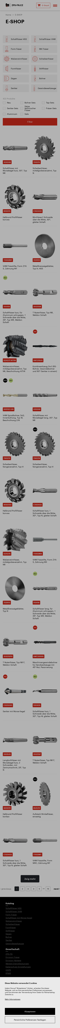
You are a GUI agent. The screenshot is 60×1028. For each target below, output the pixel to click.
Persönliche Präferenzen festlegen (30, 1020)
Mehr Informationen (12, 999)
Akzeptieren (30, 1011)
